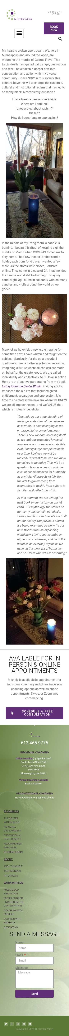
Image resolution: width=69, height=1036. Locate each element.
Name (19, 942)
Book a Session (33, 783)
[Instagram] (18, 1024)
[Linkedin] (30, 1024)
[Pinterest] (24, 1024)
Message (21, 967)
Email (19, 955)
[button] (19, 33)
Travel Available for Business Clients (34, 797)
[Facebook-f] (12, 1024)
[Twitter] (6, 1024)
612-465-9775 (34, 742)
